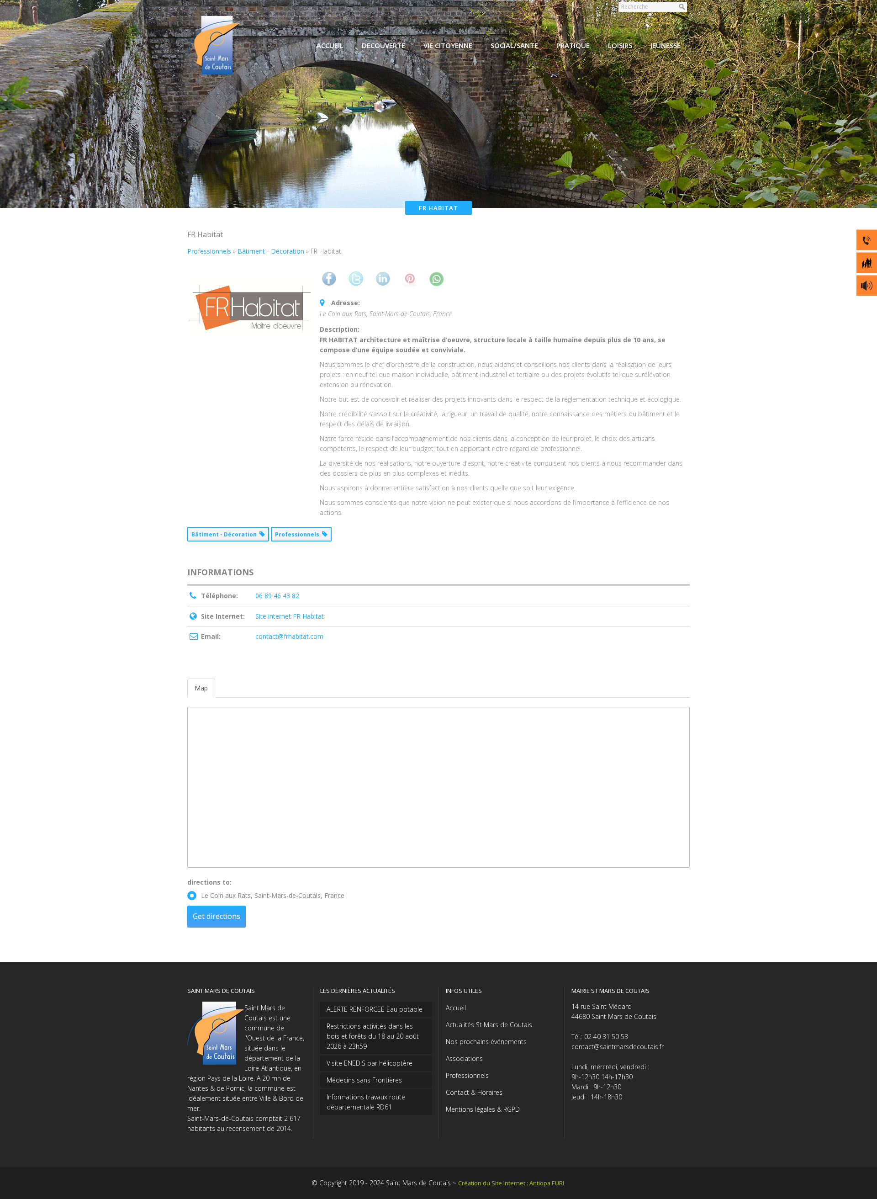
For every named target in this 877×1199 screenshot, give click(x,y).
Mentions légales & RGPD (483, 1109)
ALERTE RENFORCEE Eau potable (375, 1009)
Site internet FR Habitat (289, 616)
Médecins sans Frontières (364, 1080)
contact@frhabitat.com (289, 636)
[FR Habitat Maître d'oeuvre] (249, 306)
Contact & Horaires (474, 1092)
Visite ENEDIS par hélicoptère (369, 1063)
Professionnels (467, 1075)
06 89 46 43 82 (277, 595)
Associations (464, 1058)
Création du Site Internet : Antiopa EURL (511, 1183)
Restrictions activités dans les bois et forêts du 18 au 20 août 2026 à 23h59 (373, 1036)
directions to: (209, 882)
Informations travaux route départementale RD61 (366, 1102)
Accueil (456, 1007)
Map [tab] (201, 688)
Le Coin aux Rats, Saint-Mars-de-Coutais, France (272, 895)
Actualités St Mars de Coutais (489, 1024)
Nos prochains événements (486, 1041)
